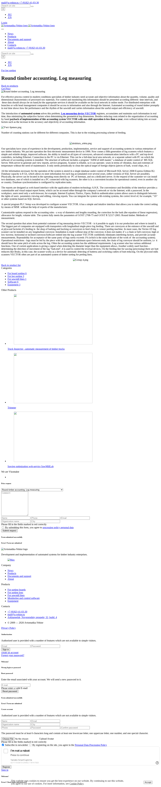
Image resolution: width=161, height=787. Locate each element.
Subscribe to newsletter (17, 745)
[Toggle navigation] (2, 29)
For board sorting (17, 273)
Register (6, 767)
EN (10, 17)
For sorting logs (15, 592)
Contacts (12, 45)
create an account (9, 652)
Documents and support (19, 39)
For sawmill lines (17, 279)
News (10, 33)
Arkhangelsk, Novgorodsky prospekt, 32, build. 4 (32, 617)
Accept (148, 782)
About (11, 42)
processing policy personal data (58, 527)
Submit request (9, 530)
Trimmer (12, 407)
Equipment (14, 284)
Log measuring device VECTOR (78, 113)
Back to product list (11, 265)
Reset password (10, 691)
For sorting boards (17, 589)
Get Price (6, 88)
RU (10, 14)
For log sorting (8, 70)
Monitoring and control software (24, 598)
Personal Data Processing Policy (91, 745)
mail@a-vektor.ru (10, 2)
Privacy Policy (8, 628)
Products (12, 36)
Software (13, 281)
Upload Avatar (46, 738)
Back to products (9, 85)
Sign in (6, 649)
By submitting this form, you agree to (39, 527)
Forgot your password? (12, 655)
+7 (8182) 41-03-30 (29, 2)
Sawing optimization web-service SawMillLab (31, 466)
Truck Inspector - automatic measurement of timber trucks (36, 349)
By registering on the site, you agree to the (69, 745)
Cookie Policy (76, 783)
